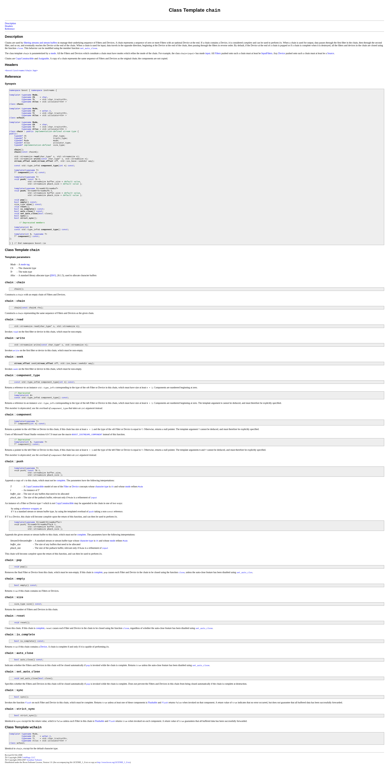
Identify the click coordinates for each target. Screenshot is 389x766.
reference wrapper (30, 508)
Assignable (43, 58)
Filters (218, 53)
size (28, 204)
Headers (9, 26)
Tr (34, 99)
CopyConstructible (25, 58)
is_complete (27, 209)
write (37, 159)
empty (23, 202)
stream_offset (22, 161)
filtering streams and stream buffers (40, 42)
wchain (20, 118)
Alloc (36, 102)
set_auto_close (28, 213)
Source (330, 53)
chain (20, 104)
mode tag (25, 264)
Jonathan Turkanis (34, 760)
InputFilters (266, 53)
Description (10, 23)
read (36, 156)
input (207, 53)
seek (33, 161)
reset (23, 207)
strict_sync (27, 218)
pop (22, 200)
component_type (49, 166)
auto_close (26, 211)
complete (61, 480)
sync (22, 216)
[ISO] (53, 275)
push (22, 179)
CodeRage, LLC (28, 757)
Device (281, 53)
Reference (10, 29)
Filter (66, 486)
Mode (35, 95)
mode (53, 53)
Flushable (152, 702)
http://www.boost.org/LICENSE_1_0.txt (113, 762)
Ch (34, 97)
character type (101, 486)
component (23, 172)
